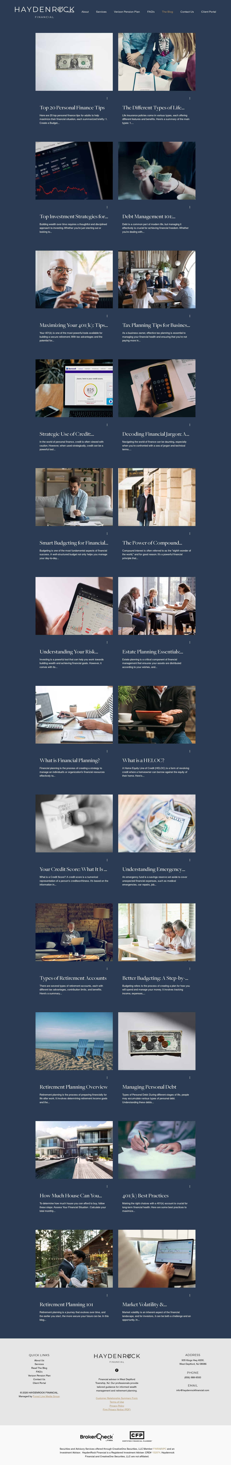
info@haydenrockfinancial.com (192, 1390)
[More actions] (108, 98)
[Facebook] (116, 1370)
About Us (39, 1360)
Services (39, 1364)
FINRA (156, 1448)
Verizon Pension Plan (39, 1375)
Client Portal (39, 1383)
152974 (156, 1452)
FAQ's (39, 1371)
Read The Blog (39, 1368)
